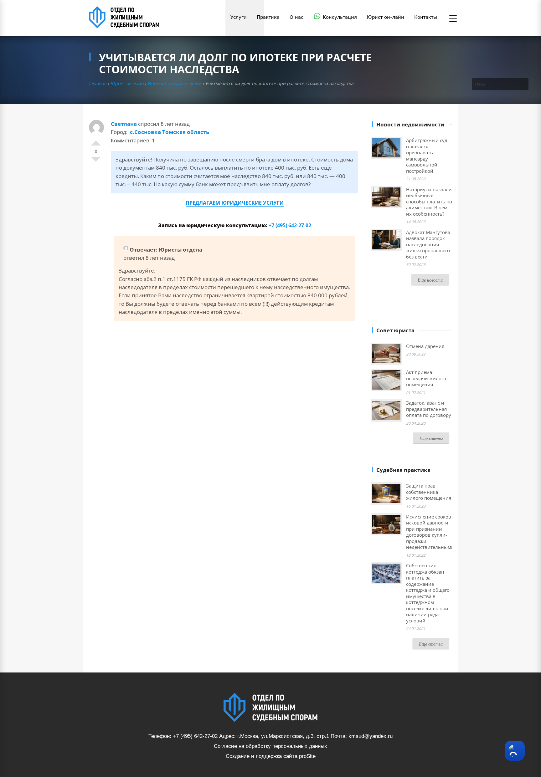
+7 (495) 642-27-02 (290, 225)
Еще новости (430, 280)
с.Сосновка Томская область (169, 131)
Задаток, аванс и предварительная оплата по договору (428, 409)
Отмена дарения (425, 346)
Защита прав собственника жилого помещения (428, 492)
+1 (96, 140)
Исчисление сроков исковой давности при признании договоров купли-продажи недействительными (430, 532)
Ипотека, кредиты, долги (174, 83)
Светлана (124, 123)
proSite (307, 756)
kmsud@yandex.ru (370, 736)
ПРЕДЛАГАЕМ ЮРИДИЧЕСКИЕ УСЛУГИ (235, 202)
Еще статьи (431, 644)
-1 (96, 162)
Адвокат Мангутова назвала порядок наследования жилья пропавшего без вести (428, 244)
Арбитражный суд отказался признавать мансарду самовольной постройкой (426, 155)
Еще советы (431, 438)
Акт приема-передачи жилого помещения (426, 378)
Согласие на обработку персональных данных (270, 746)
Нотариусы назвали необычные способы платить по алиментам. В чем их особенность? (429, 201)
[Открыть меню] (453, 19)
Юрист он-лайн (127, 83)
